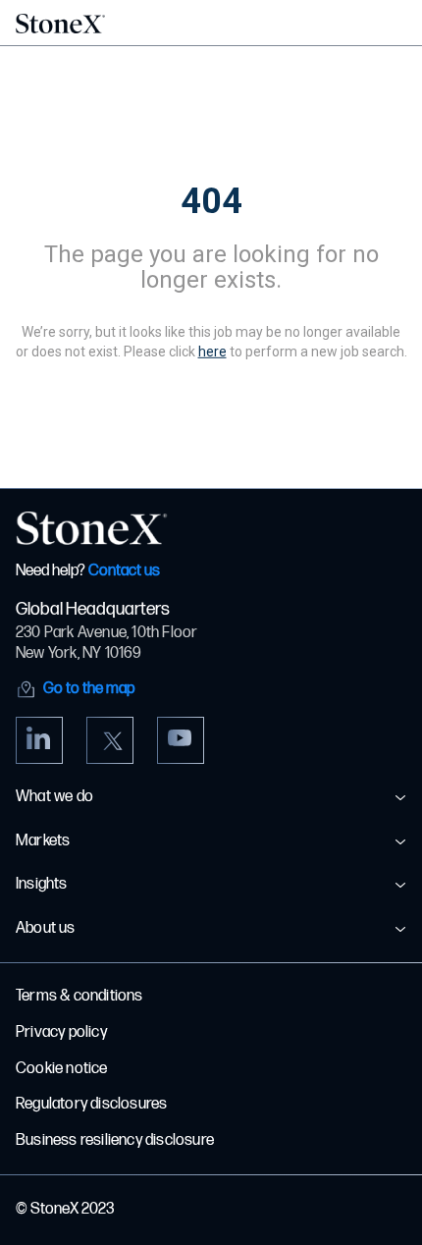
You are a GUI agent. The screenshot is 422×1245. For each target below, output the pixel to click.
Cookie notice (62, 1068)
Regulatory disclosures (91, 1104)
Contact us (124, 571)
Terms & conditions (79, 996)
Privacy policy (61, 1032)
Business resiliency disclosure (115, 1140)
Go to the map (88, 688)
